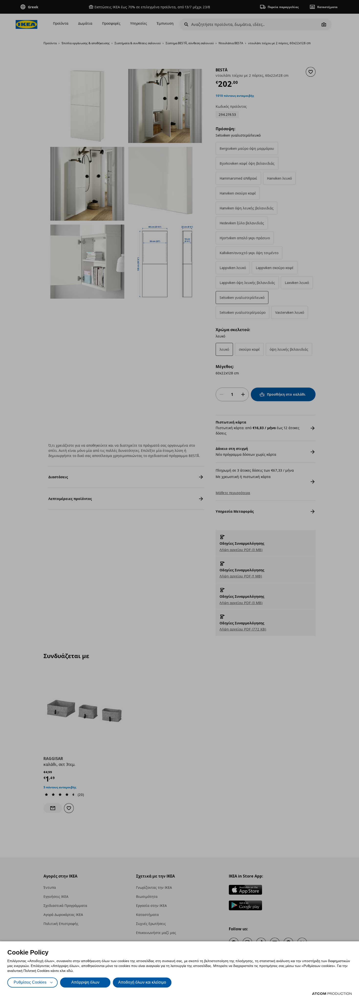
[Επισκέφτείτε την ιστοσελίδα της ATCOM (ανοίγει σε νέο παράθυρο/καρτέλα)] (332, 993)
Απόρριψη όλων (85, 982)
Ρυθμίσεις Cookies (30, 982)
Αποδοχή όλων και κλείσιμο (142, 982)
